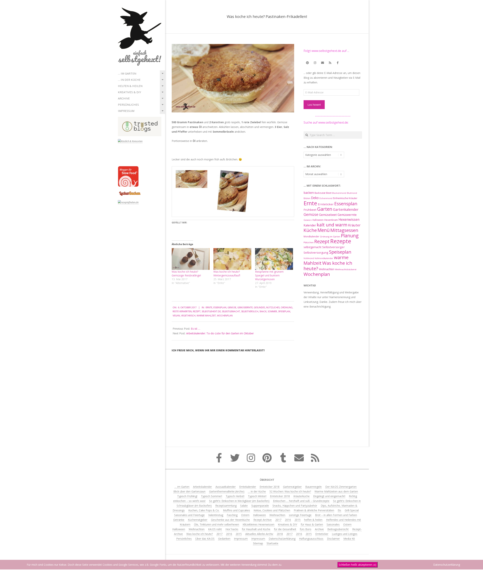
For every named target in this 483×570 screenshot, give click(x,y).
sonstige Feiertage (300, 515)
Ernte (209, 307)
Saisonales (333, 524)
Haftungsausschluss (311, 538)
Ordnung (286, 307)
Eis (339, 510)
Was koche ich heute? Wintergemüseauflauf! (226, 273)
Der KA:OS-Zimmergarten (341, 486)
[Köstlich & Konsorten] (130, 141)
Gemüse (232, 307)
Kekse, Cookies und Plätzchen (272, 510)
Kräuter (354, 225)
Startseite (272, 543)
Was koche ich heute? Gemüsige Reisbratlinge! (186, 273)
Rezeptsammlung (226, 505)
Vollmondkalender (324, 258)
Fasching (232, 515)
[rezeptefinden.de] (128, 202)
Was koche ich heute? (328, 266)
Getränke (178, 520)
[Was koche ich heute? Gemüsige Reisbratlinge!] (191, 259)
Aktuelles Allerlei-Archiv (259, 534)
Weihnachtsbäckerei (345, 269)
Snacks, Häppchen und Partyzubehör (294, 505)
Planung (350, 235)
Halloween (318, 219)
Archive (124, 98)
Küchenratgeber (197, 520)
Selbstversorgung (316, 252)
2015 (298, 520)
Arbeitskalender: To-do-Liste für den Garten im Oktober (220, 333)
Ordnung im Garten (330, 236)
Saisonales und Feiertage (189, 515)
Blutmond (352, 193)
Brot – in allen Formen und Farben (336, 515)
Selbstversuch (249, 311)
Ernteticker (326, 204)
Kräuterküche (301, 496)
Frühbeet (310, 210)
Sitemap (258, 543)
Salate (244, 505)
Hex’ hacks (231, 529)
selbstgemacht (231, 311)
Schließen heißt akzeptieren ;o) (357, 564)
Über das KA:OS (205, 538)
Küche (310, 230)
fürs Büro (305, 529)
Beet (328, 193)
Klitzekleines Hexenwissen (258, 524)
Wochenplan (225, 315)
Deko (315, 197)
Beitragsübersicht (338, 529)
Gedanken (224, 538)
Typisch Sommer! (211, 496)
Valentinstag (215, 515)
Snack (263, 311)
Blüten (307, 198)
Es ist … (195, 328)
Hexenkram (331, 220)
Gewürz (308, 219)
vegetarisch (188, 315)
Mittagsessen (344, 230)
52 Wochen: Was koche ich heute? (290, 491)
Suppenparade (260, 505)
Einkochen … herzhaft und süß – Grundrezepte (301, 501)
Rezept (197, 311)
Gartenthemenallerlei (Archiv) (226, 491)
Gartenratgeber (292, 486)
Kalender (310, 225)
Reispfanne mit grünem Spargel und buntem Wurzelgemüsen (269, 275)
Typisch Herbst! (235, 496)
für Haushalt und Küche (256, 529)
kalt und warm (332, 225)
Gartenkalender (345, 209)
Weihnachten (326, 269)
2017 (278, 520)
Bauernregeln (313, 486)
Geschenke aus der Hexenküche (230, 520)
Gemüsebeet (328, 215)
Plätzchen (309, 242)
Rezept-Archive (262, 520)
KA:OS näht (215, 529)
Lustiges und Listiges (344, 534)
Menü (324, 230)
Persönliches (128, 104)
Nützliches (273, 307)
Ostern (245, 515)
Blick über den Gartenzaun (189, 491)
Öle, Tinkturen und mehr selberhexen (216, 524)
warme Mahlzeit (206, 315)
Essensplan (219, 307)
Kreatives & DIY (129, 92)
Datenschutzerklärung (282, 538)
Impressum (126, 111)
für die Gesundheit (285, 529)
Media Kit (349, 538)
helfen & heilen (130, 86)
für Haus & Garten (312, 524)
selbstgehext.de (211, 311)
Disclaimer (333, 538)
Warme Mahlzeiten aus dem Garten (336, 491)
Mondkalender (311, 236)
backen (309, 193)
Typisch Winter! (257, 496)
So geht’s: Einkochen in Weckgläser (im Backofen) (239, 501)
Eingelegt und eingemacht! (329, 496)
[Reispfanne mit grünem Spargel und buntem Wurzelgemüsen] (274, 259)
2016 (288, 520)
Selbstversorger (333, 247)
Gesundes (259, 307)
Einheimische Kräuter (345, 198)
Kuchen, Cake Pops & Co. (203, 510)
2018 (280, 534)
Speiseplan (284, 311)
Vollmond (309, 258)
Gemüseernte (245, 307)
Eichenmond (325, 198)
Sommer (272, 311)
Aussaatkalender (225, 486)
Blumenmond (339, 193)
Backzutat (320, 193)
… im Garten (127, 73)
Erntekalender (247, 486)
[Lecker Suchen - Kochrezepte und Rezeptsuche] (130, 192)
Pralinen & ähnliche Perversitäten (314, 510)
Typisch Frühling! (187, 496)
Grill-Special (352, 510)
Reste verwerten (182, 311)
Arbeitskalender (202, 486)
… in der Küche (129, 80)
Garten (324, 209)
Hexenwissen (348, 219)
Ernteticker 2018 (269, 486)
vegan (176, 315)
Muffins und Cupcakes (236, 510)
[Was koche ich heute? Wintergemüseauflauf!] (232, 259)
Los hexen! (314, 104)
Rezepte (340, 241)
